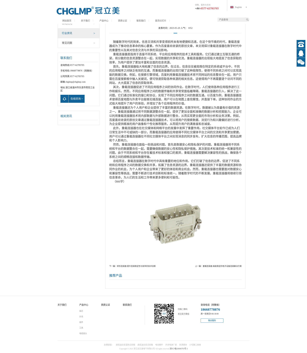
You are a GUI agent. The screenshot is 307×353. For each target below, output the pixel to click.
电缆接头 (83, 333)
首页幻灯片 (160, 20)
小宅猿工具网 (195, 345)
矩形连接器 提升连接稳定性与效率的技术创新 (136, 266)
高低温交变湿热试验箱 (125, 345)
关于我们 (85, 20)
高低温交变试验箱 (145, 345)
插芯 (81, 311)
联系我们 (141, 20)
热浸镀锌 (183, 345)
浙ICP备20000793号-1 (179, 349)
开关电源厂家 (171, 345)
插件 (81, 322)
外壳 (81, 317)
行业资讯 (78, 33)
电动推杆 (159, 345)
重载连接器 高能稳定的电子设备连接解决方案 (222, 266)
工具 (81, 328)
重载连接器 (217, 46)
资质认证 (122, 20)
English (238, 7)
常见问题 (78, 43)
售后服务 (212, 320)
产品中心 (103, 20)
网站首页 (66, 20)
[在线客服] (301, 53)
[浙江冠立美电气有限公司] (88, 10)
